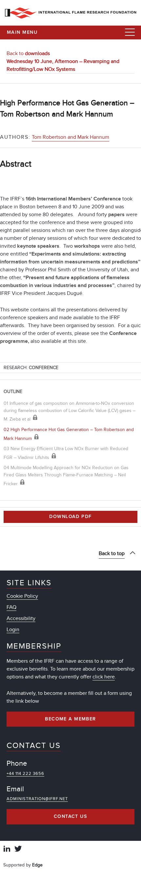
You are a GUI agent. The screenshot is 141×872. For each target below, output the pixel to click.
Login (13, 629)
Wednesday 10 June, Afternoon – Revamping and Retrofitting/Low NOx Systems (63, 65)
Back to (28, 53)
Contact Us (70, 816)
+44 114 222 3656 (25, 773)
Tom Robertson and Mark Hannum (70, 137)
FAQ (11, 607)
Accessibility (21, 618)
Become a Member (70, 719)
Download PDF (70, 516)
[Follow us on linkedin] (6, 849)
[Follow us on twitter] (18, 849)
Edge (37, 865)
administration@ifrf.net (37, 798)
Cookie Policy (22, 596)
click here (103, 677)
